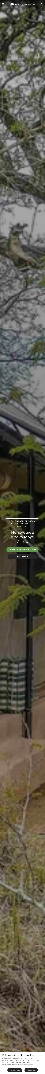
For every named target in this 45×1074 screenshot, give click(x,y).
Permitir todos (15, 1070)
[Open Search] (41, 4)
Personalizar (31, 1070)
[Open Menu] (3, 4)
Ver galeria (22, 556)
